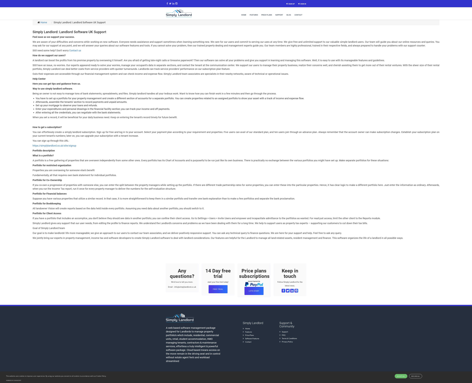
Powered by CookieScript (13, 380)
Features (254, 15)
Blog (289, 15)
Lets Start (254, 291)
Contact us (75, 50)
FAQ (283, 335)
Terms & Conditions (289, 338)
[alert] (236, 377)
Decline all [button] (415, 376)
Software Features (252, 338)
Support (279, 15)
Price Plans (266, 15)
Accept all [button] (401, 376)
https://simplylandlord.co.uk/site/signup (54, 145)
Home (243, 15)
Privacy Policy (287, 342)
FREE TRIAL (218, 289)
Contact (298, 15)
